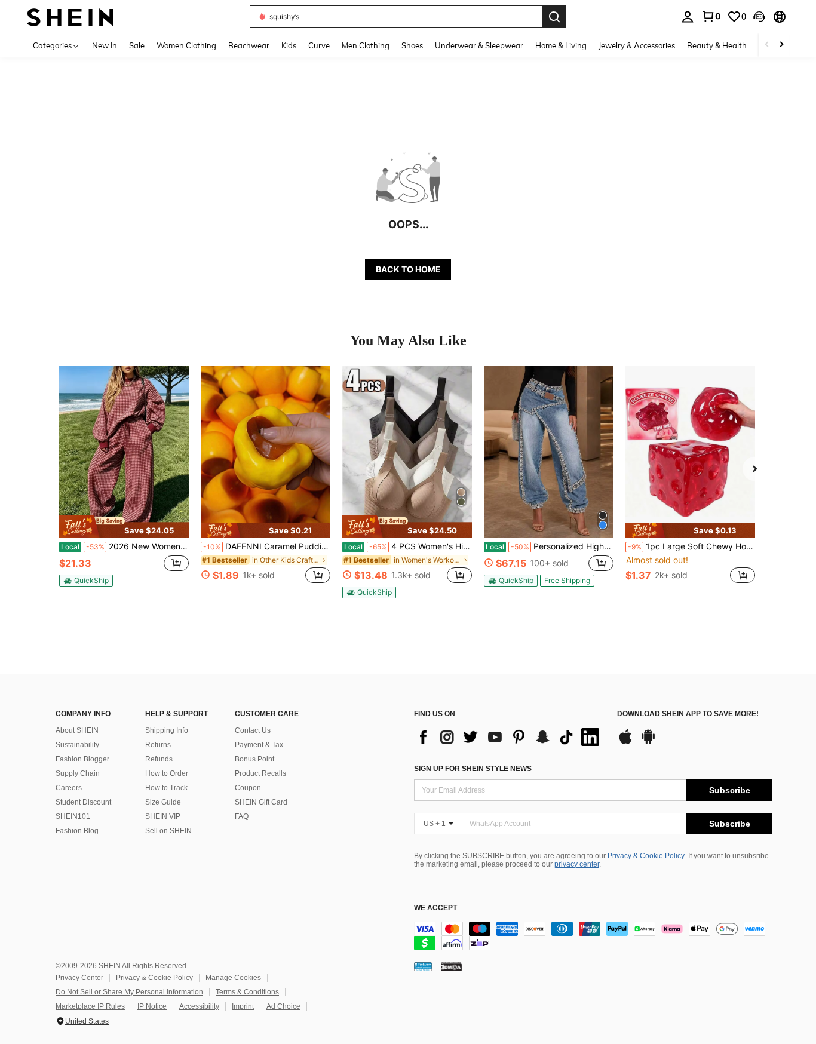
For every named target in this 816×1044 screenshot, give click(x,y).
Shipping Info (166, 730)
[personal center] (687, 17)
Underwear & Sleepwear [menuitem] (479, 45)
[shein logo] (70, 16)
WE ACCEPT (435, 908)
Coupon (248, 788)
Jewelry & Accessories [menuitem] (637, 45)
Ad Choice (283, 1006)
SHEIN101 (73, 816)
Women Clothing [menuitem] (186, 45)
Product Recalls (260, 773)
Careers (69, 788)
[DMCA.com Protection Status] (451, 966)
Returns (158, 745)
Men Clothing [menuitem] (365, 45)
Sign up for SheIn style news (473, 768)
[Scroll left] (767, 45)
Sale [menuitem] (137, 45)
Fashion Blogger (82, 759)
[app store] (625, 742)
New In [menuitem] (104, 45)
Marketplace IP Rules (90, 1006)
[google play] (648, 742)
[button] (759, 17)
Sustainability (77, 745)
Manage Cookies (233, 978)
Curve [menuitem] (319, 45)
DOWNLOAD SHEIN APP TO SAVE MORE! (688, 714)
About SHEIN (77, 730)
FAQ (242, 816)
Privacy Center (79, 978)
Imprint (243, 1006)
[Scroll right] (781, 45)
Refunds (159, 759)
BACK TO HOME (408, 269)
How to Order (166, 773)
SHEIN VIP (162, 816)
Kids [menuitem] (288, 45)
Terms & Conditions (247, 992)
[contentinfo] (593, 936)
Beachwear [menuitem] (248, 45)
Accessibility (199, 1006)
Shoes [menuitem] (412, 45)
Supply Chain (78, 773)
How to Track (166, 788)
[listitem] (124, 481)
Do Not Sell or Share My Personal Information (129, 992)
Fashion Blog (77, 831)
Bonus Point (254, 759)
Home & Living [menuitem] (561, 45)
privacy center (576, 864)
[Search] (554, 16)
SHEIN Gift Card (261, 802)
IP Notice (152, 1006)
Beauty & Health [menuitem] (717, 45)
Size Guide (163, 802)
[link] (711, 16)
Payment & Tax (259, 745)
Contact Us (253, 730)
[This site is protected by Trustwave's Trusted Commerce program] (423, 966)
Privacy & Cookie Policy (646, 856)
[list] (509, 737)
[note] (124, 526)
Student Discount (83, 802)
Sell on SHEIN (168, 831)
